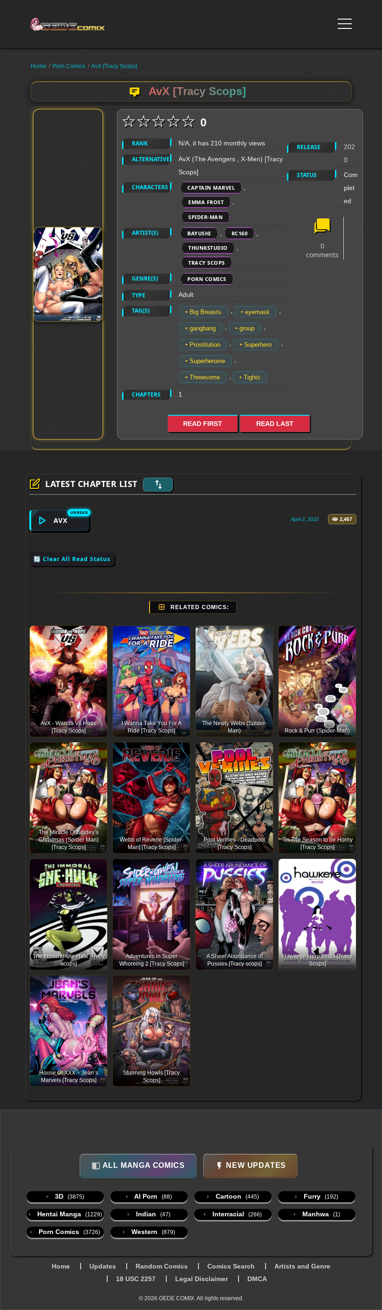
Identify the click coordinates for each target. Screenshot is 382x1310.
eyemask (257, 312)
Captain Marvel (211, 187)
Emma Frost (206, 202)
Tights (252, 377)
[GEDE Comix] (70, 24)
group (246, 328)
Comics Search (231, 1266)
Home (38, 66)
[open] (345, 24)
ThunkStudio (208, 247)
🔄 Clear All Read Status (72, 559)
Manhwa (320, 1214)
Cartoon (236, 1196)
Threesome (205, 377)
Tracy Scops (206, 262)
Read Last (274, 423)
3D (68, 1196)
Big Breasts (205, 312)
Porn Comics (69, 66)
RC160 (240, 233)
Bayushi (199, 233)
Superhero (258, 344)
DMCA (257, 1279)
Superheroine (207, 360)
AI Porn (152, 1196)
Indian (152, 1214)
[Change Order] (158, 485)
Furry (320, 1196)
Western (152, 1231)
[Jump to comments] (322, 227)
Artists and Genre (302, 1266)
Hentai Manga (68, 1214)
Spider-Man (205, 216)
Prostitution (205, 344)
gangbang (203, 328)
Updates (102, 1266)
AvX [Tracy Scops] (114, 66)
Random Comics (162, 1266)
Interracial (236, 1214)
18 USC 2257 (136, 1279)
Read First (202, 423)
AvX (61, 520)
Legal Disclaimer (201, 1279)
